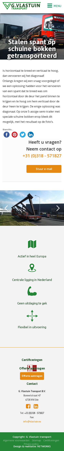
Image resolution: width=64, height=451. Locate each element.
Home (4, 62)
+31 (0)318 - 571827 (34, 413)
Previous (6, 204)
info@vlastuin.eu (32, 421)
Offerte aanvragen (32, 376)
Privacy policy (31, 444)
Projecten (16, 62)
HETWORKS (44, 446)
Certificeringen (51, 440)
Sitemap (36, 440)
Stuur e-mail (44, 169)
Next (58, 204)
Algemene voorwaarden (16, 440)
